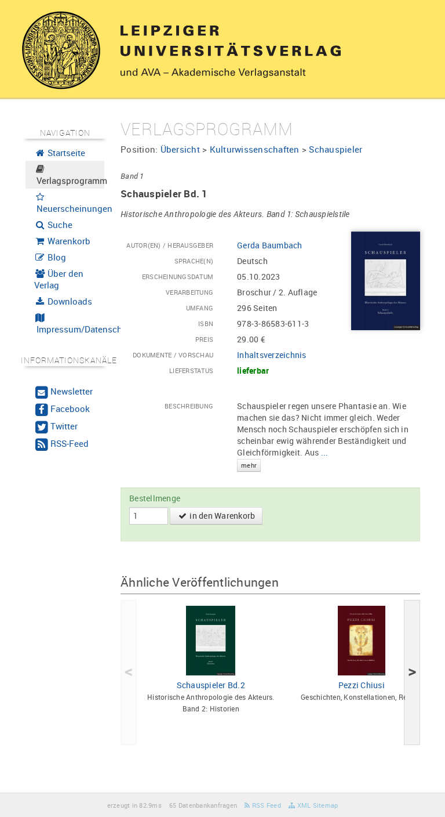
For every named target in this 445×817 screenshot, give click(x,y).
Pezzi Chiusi (361, 685)
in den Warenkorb (221, 515)
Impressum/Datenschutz (69, 329)
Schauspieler (335, 149)
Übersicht (180, 149)
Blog (55, 257)
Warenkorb (67, 241)
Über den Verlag (59, 279)
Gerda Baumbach (269, 245)
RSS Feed (265, 805)
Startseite (65, 152)
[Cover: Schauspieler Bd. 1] (385, 279)
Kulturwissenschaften (255, 149)
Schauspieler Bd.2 (211, 685)
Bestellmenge (154, 498)
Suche (58, 224)
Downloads (68, 301)
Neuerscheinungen (69, 208)
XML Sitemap (316, 805)
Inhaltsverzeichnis (272, 354)
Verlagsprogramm (69, 180)
